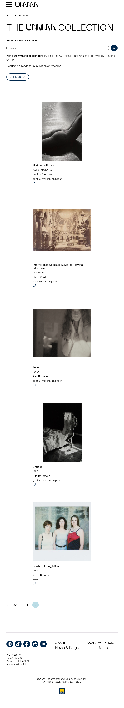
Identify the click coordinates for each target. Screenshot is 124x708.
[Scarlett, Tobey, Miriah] (62, 531)
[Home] (27, 5)
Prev (13, 604)
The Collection (22, 16)
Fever (36, 367)
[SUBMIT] (114, 48)
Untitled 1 (38, 466)
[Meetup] (35, 644)
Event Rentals (98, 647)
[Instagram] (9, 644)
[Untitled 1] (62, 432)
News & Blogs (67, 647)
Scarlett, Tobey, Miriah (46, 566)
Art (8, 16)
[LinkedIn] (43, 644)
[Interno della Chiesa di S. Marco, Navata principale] (62, 230)
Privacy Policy (72, 681)
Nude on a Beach (43, 165)
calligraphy (54, 55)
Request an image (17, 65)
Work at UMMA (100, 643)
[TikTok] (18, 644)
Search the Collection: (22, 40)
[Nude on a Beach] (62, 131)
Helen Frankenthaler (74, 55)
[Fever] (62, 333)
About (60, 643)
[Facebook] (26, 644)
